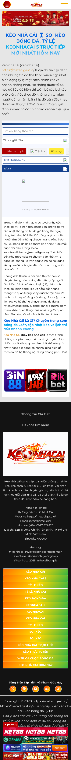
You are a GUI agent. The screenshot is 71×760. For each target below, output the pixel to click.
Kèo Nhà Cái (12, 335)
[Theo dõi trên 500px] (47, 689)
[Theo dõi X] (12, 689)
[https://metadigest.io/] (36, 4)
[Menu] (7, 4)
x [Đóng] (10, 724)
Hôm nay (56, 151)
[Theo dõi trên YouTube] (35, 689)
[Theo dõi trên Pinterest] (24, 689)
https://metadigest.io (17, 70)
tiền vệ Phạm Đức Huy (46, 682)
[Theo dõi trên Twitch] (58, 689)
